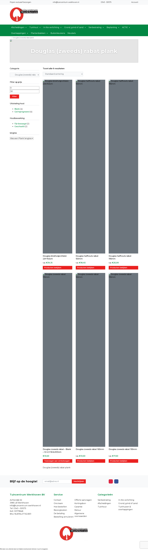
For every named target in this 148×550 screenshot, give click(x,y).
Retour (77, 510)
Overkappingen (18, 33)
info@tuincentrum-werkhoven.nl (66, 2)
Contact (57, 500)
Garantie (78, 507)
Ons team (58, 503)
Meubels (72, 33)
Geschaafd (19, 126)
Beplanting (112, 27)
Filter (14, 96)
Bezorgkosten (60, 510)
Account (134, 2)
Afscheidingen (17, 27)
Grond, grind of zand (73, 27)
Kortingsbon (80, 503)
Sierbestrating (95, 27)
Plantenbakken (38, 33)
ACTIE (125, 27)
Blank (17, 109)
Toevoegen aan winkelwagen (57, 461)
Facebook (116, 481)
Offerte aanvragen (83, 500)
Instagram (111, 481)
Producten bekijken (52, 268)
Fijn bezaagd (20, 124)
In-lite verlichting (51, 27)
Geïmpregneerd (21, 112)
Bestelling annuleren (64, 517)
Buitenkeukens (58, 33)
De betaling (59, 513)
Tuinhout (33, 27)
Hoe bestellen (60, 507)
